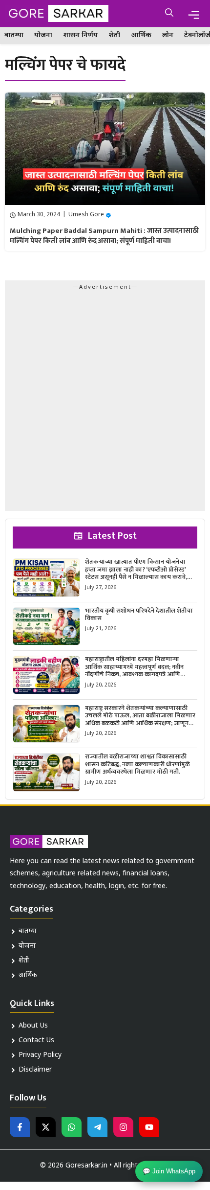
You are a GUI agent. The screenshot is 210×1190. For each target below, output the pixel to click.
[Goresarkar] (56, 13)
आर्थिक (141, 35)
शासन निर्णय (80, 35)
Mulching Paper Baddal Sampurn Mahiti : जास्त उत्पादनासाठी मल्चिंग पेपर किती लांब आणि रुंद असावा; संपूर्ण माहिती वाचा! (104, 236)
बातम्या (13, 35)
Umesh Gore (86, 215)
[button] (169, 13)
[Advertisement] (105, 403)
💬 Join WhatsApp (169, 1172)
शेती (114, 35)
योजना (43, 35)
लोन (167, 35)
